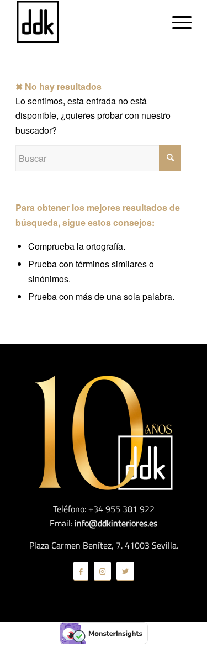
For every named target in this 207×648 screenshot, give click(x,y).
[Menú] (176, 22)
